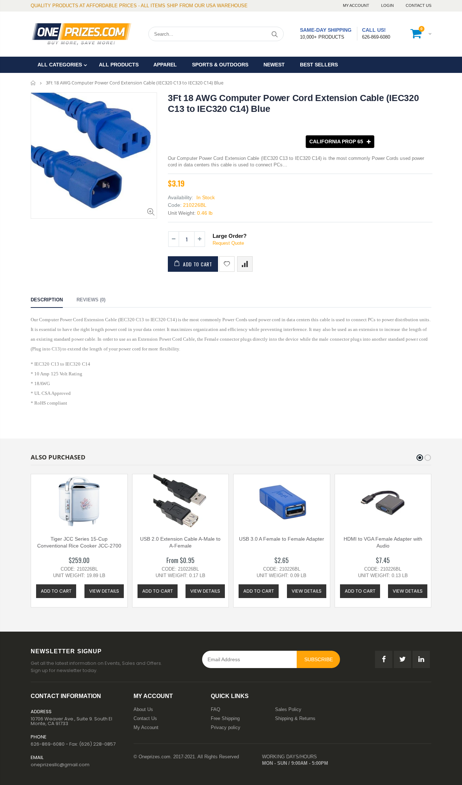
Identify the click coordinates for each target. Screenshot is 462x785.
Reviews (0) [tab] (91, 299)
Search (274, 34)
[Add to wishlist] (227, 264)
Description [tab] (47, 299)
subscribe (318, 659)
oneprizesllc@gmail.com (60, 764)
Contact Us (418, 5)
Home (33, 82)
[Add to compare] (245, 264)
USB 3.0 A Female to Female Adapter (281, 539)
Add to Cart (197, 264)
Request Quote (228, 243)
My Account (356, 5)
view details (104, 591)
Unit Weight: (182, 213)
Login (388, 5)
